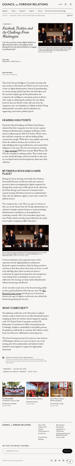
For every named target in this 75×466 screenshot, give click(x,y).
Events (40, 11)
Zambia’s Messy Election (34, 399)
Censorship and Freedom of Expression (14, 371)
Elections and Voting (19, 369)
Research (22, 11)
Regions (5, 11)
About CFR (41, 425)
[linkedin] (55, 460)
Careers (40, 429)
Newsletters (60, 429)
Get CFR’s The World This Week (15, 446)
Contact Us (42, 433)
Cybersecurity (7, 24)
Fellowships (60, 427)
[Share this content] (70, 462)
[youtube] (59, 460)
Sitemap (41, 439)
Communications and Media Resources (63, 434)
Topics (13, 11)
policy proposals (11, 151)
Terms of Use (60, 437)
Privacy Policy (42, 437)
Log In (60, 4)
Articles (4, 15)
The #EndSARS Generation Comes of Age (10, 400)
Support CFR (42, 427)
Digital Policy (32, 371)
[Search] (66, 4)
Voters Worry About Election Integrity (57, 400)
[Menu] (71, 4)
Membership (60, 425)
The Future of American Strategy (55, 11)
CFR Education (43, 431)
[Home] (25, 4)
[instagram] (63, 460)
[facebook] (51, 460)
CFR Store (59, 431)
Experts (31, 11)
